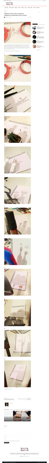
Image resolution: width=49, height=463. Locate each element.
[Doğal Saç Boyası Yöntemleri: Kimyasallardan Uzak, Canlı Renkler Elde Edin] (34, 28)
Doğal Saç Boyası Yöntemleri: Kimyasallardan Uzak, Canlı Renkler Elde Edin (40, 28)
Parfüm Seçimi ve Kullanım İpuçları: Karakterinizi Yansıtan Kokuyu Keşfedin (40, 42)
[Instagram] (44, 0)
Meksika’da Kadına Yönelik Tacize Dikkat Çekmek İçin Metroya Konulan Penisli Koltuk (8, 420)
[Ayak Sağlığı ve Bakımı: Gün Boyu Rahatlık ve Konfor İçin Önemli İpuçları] (34, 32)
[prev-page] (4, 422)
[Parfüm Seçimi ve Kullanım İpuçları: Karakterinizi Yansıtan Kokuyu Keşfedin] (34, 42)
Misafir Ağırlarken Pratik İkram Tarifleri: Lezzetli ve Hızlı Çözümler (17, 420)
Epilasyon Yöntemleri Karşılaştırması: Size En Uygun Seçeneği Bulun (40, 47)
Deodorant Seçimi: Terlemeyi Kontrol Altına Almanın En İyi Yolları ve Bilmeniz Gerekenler (40, 37)
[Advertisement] (39, 17)
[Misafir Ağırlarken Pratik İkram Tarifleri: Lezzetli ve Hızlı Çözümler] (17, 416)
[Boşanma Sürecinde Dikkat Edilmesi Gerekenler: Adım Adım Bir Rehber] (26, 416)
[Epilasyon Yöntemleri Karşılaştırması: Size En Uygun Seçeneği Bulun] (34, 46)
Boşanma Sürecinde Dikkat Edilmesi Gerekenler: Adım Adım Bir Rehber (26, 420)
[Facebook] (43, 0)
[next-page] (5, 422)
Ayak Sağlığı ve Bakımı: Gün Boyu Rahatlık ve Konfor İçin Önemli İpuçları (40, 33)
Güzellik (38, 26)
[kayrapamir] (4, 17)
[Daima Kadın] (9, 3)
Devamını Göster (38, 49)
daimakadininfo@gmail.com (26, 456)
